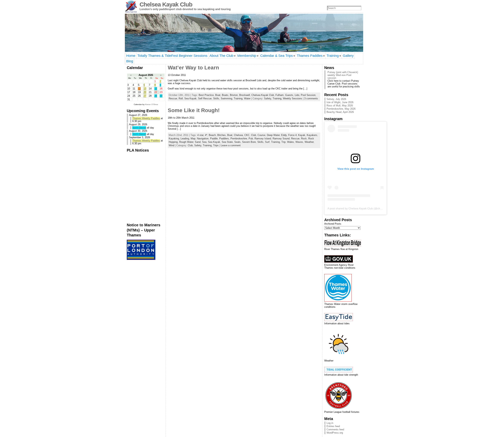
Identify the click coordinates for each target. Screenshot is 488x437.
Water (247, 98)
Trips (216, 145)
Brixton (234, 95)
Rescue (173, 98)
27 (145, 95)
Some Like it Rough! (194, 110)
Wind (171, 145)
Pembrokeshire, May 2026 (341, 108)
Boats (225, 95)
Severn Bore (249, 142)
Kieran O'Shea (151, 104)
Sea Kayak (190, 98)
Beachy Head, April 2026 (340, 112)
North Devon (139, 127)
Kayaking (174, 138)
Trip (283, 142)
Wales (290, 142)
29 (155, 95)
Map (193, 138)
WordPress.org (335, 432)
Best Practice (206, 95)
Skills (216, 98)
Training (238, 98)
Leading (185, 138)
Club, (191, 145)
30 (161, 95)
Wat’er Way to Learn (193, 68)
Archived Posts (332, 223)
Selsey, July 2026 (336, 99)
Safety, (268, 98)
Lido (297, 95)
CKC (247, 135)
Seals (237, 142)
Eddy (284, 135)
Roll (181, 98)
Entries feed (333, 426)
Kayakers (312, 135)
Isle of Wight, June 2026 (340, 102)
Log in (330, 423)
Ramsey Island (262, 138)
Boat (217, 95)
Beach (212, 135)
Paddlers (224, 138)
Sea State (227, 142)
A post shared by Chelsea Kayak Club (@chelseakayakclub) (363, 208)
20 (145, 92)
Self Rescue (205, 98)
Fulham (279, 95)
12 (139, 88)
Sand (198, 142)
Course (261, 135)
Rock (304, 138)
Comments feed (335, 429)
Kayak (301, 135)
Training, (278, 98)
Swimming (226, 98)
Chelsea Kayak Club (166, 4)
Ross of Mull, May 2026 (340, 105)
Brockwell (244, 95)
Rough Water (186, 142)
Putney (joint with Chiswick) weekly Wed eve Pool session (342, 71)
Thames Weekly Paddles (146, 118)
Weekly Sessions (292, 98)
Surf (267, 142)
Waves (299, 142)
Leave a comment (231, 145)
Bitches (221, 135)
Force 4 (292, 135)
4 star (200, 135)
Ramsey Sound (281, 138)
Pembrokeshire (238, 138)
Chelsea (238, 135)
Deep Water (273, 135)
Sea (204, 142)
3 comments (311, 98)
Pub (251, 138)
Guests (289, 95)
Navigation (203, 138)
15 (155, 88)
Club (253, 135)
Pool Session (308, 95)
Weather (309, 142)
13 (145, 88)
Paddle (214, 138)
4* (206, 135)
